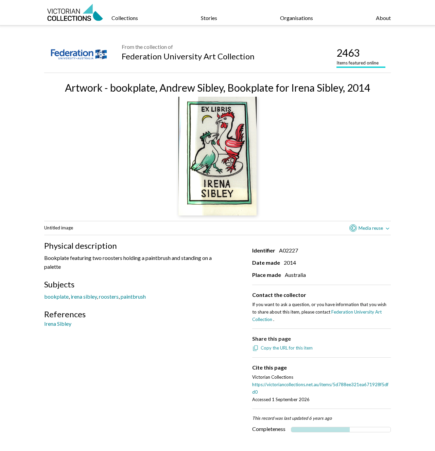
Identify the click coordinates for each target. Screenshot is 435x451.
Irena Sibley (57, 323)
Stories (209, 18)
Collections (124, 18)
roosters (109, 296)
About (383, 18)
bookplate (56, 296)
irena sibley (84, 296)
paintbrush (133, 296)
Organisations (296, 18)
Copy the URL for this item (287, 348)
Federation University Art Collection (188, 56)
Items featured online (357, 55)
